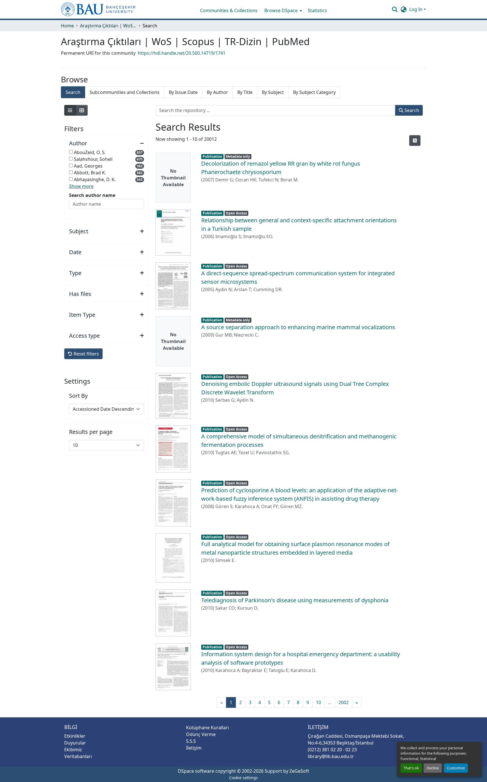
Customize (456, 767)
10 (318, 702)
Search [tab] (73, 92)
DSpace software (196, 771)
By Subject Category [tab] (314, 92)
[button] (98, 9)
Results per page (90, 432)
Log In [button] (416, 9)
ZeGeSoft (299, 771)
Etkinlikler (74, 736)
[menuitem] (282, 10)
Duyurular (75, 743)
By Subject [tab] (273, 92)
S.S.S (191, 741)
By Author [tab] (217, 92)
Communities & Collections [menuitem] (229, 10)
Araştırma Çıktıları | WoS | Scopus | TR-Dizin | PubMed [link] (108, 26)
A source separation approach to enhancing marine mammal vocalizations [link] (298, 327)
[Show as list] (70, 110)
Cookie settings (243, 777)
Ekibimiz (73, 749)
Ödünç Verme (201, 734)
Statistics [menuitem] (317, 10)
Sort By (78, 395)
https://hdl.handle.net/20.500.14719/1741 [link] (181, 53)
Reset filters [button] (85, 354)
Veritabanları (78, 756)
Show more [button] (81, 186)
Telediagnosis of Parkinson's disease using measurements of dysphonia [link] (294, 600)
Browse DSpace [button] (281, 10)
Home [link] (67, 26)
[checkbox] (71, 152)
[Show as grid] (82, 110)
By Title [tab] (245, 92)
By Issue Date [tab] (183, 92)
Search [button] (411, 110)
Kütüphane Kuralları (207, 727)
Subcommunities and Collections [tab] (125, 92)
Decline (433, 767)
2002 (343, 702)
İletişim (194, 748)
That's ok (411, 767)
